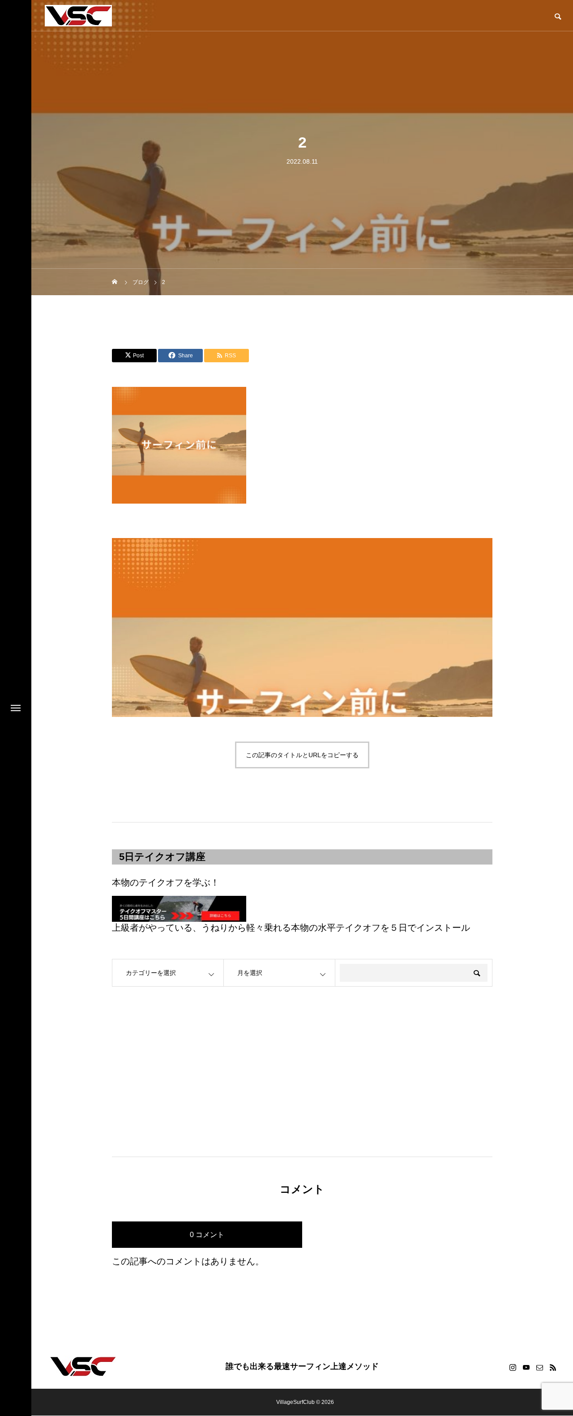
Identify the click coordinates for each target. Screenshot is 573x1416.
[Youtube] (526, 1367)
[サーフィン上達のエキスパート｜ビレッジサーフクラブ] (78, 15)
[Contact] (539, 1367)
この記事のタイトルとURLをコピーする (302, 755)
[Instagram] (512, 1367)
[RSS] (552, 1367)
